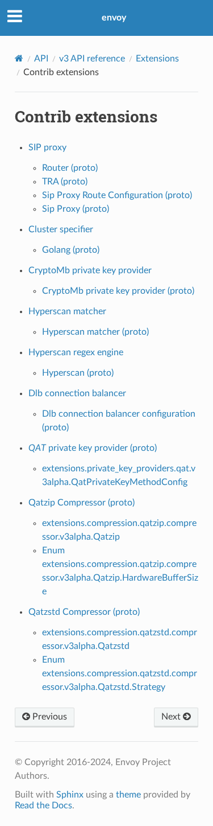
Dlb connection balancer (77, 393)
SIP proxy (47, 147)
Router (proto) (70, 167)
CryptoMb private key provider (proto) (118, 290)
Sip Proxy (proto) (75, 208)
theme (128, 794)
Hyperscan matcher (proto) (95, 331)
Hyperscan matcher (67, 311)
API (41, 58)
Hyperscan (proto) (78, 372)
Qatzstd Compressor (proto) (84, 612)
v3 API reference (92, 58)
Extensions (157, 58)
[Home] (19, 58)
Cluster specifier (60, 229)
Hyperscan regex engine (75, 352)
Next (172, 716)
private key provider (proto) (92, 448)
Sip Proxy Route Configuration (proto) (117, 195)
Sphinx (69, 794)
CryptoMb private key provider (90, 270)
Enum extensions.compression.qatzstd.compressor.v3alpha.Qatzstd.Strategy (119, 673)
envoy (114, 17)
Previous (48, 716)
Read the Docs (43, 805)
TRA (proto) (64, 181)
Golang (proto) (70, 249)
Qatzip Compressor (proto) (81, 502)
